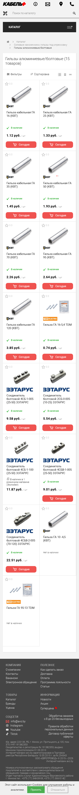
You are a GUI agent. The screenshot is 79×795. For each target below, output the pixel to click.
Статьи (44, 686)
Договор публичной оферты (61, 735)
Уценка (10, 707)
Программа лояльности (55, 682)
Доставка (46, 673)
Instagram (16, 725)
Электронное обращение (21, 682)
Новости (45, 699)
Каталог (15, 27)
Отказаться (58, 789)
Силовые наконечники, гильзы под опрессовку (40, 44)
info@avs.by (18, 721)
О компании (13, 669)
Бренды (11, 703)
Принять (36, 789)
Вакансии (12, 678)
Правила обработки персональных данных (59, 728)
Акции (44, 703)
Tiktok (14, 733)
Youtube (15, 729)
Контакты (12, 673)
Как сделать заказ (51, 669)
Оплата (45, 678)
